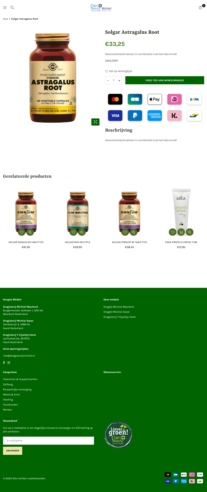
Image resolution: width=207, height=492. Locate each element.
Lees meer (111, 60)
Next (203, 221)
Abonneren (12, 450)
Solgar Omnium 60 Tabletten (25, 242)
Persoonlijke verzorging (17, 389)
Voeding (8, 399)
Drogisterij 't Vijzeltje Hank (120, 316)
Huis (5, 18)
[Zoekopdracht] (12, 8)
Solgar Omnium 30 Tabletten (129, 242)
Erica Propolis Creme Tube (181, 242)
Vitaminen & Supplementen (20, 379)
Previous (3, 221)
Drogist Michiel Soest (117, 311)
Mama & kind (11, 394)
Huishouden (10, 404)
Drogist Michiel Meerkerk (119, 306)
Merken (7, 409)
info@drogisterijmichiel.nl (19, 355)
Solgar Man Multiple (77, 242)
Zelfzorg (8, 384)
